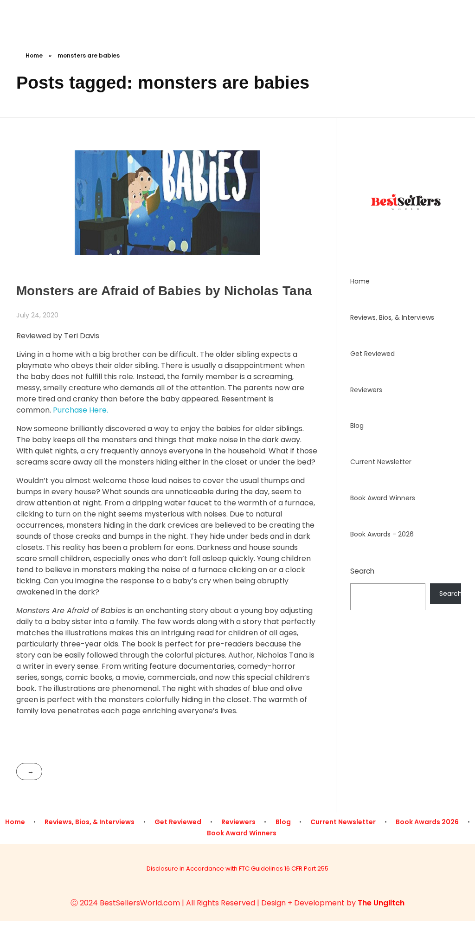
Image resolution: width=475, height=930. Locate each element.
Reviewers (366, 389)
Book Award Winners (382, 498)
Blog (357, 425)
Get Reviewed (372, 353)
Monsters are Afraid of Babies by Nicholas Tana (164, 291)
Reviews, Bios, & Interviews (392, 317)
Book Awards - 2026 (382, 534)
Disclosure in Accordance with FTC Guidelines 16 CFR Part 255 (237, 868)
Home (34, 55)
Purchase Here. (80, 410)
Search (362, 571)
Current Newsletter (380, 461)
